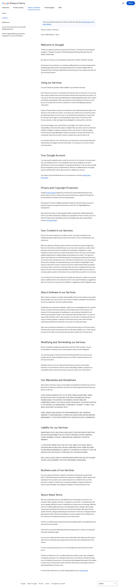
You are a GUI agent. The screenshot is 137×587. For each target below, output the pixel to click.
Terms (4, 13)
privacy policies (51, 193)
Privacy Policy (18, 8)
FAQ (60, 8)
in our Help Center (51, 220)
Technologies (49, 8)
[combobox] (107, 583)
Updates (5, 18)
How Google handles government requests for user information (13, 35)
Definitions (6, 22)
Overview (5, 8)
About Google (32, 583)
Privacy (41, 583)
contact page (84, 570)
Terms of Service (34, 8)
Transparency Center (58, 583)
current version (86, 22)
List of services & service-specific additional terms (14, 28)
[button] (123, 3)
